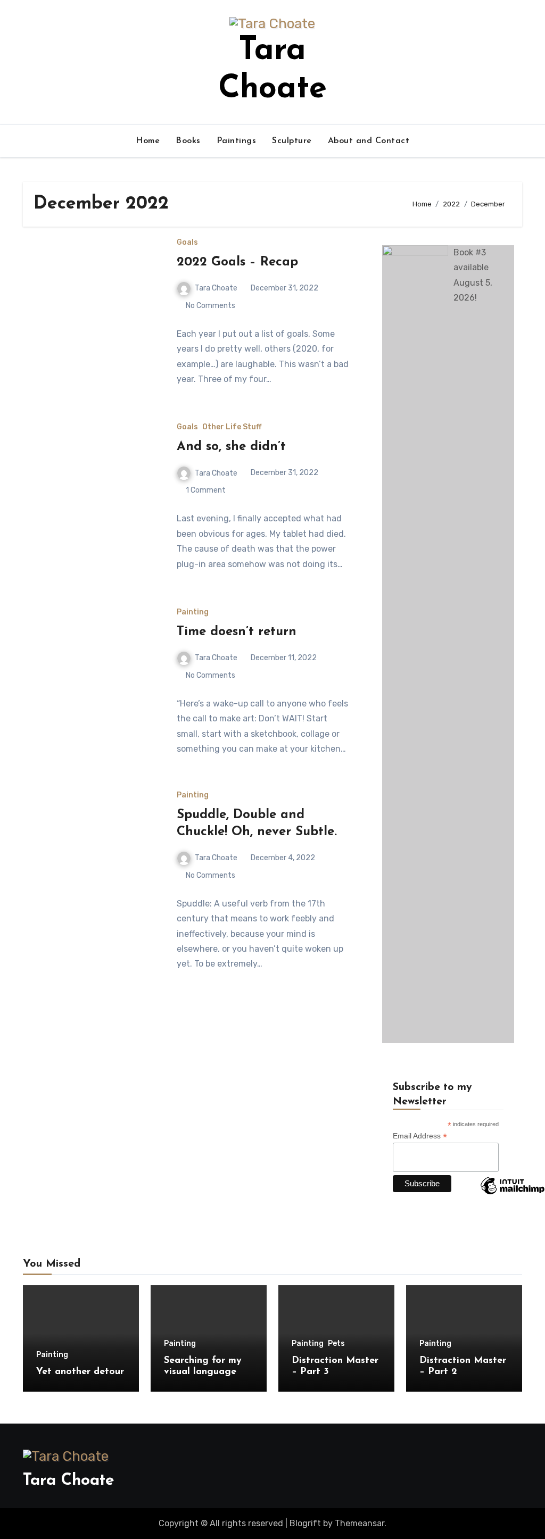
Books (188, 141)
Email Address (420, 1136)
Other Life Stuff (231, 427)
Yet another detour (80, 1372)
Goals (187, 242)
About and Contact (369, 141)
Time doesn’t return (236, 632)
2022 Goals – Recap (237, 262)
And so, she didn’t (231, 446)
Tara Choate (216, 288)
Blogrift (305, 1523)
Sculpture (292, 141)
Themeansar (359, 1523)
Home (148, 141)
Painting (193, 612)
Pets (336, 1343)
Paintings (237, 141)
